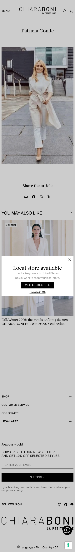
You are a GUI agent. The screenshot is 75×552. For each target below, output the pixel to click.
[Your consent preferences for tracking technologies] (68, 545)
